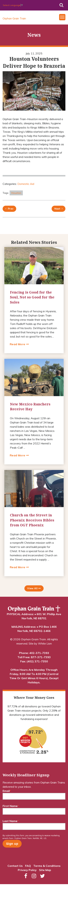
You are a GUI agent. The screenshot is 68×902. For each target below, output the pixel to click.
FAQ (28, 866)
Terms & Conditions (47, 866)
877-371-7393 (41, 657)
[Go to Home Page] (34, 608)
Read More (18, 344)
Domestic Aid (25, 184)
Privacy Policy (27, 870)
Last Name (11, 821)
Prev (9, 208)
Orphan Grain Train (14, 18)
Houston (16, 192)
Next (57, 208)
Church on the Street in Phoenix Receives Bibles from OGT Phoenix (32, 520)
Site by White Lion (40, 643)
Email (7, 791)
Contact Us (15, 866)
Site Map (45, 870)
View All (32, 588)
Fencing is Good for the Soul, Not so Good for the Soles (32, 297)
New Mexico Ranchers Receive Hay (30, 407)
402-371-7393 (39, 653)
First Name (11, 806)
